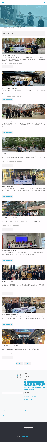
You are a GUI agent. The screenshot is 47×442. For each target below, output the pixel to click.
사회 (24, 385)
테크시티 (25, 389)
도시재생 (43, 381)
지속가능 (36, 387)
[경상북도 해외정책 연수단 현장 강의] (23, 305)
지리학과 (32, 387)
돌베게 (25, 383)
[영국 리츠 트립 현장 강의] (23, 272)
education (3, 407)
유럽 (41, 385)
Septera (23, 436)
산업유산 (32, 385)
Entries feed (25, 407)
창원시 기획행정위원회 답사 (28, 399)
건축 (30, 381)
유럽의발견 (25, 387)
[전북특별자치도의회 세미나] (23, 46)
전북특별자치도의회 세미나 (8, 55)
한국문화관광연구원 (30, 389)
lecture (12, 257)
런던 (28, 383)
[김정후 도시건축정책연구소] (3, 2)
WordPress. (28, 436)
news (11, 63)
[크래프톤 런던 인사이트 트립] (23, 111)
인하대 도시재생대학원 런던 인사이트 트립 (30, 396)
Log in (24, 406)
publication (3, 415)
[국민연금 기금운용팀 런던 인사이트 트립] (23, 78)
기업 (33, 381)
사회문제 (28, 385)
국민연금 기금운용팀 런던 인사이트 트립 (11, 88)
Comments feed (26, 409)
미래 (36, 383)
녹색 (39, 381)
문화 (34, 383)
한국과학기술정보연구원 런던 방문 (10, 153)
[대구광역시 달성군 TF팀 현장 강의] (23, 177)
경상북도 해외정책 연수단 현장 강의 (10, 314)
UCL (27, 381)
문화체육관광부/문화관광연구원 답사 (10, 345)
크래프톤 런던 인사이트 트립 (8, 121)
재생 (29, 387)
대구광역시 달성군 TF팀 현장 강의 (10, 186)
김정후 (36, 381)
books (3, 406)
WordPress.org (26, 410)
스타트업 (36, 385)
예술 (39, 385)
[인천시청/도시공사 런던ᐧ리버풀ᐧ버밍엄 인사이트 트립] (23, 208)
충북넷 (40, 387)
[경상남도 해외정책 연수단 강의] (23, 241)
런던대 (31, 383)
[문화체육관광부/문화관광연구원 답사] (23, 336)
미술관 (40, 383)
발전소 (43, 383)
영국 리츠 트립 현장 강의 (7, 281)
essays (2, 409)
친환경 (43, 387)
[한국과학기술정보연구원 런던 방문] (23, 144)
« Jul (2, 383)
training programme (17, 63)
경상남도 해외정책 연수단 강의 (9, 250)
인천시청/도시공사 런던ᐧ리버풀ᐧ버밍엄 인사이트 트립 (14, 217)
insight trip (15, 96)
